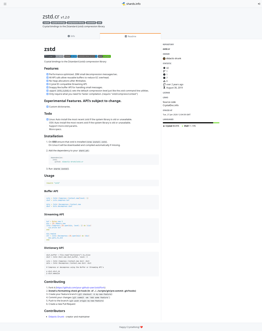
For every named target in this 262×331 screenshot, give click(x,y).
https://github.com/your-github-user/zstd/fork (80, 287)
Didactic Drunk (56, 316)
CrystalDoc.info (171, 105)
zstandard (91, 22)
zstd (99, 22)
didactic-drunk (173, 58)
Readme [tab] (131, 36)
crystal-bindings (58, 22)
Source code (169, 101)
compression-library (76, 22)
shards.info (133, 4)
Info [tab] (72, 36)
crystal (46, 22)
